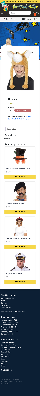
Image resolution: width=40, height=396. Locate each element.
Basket (3, 359)
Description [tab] (11, 129)
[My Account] (37, 13)
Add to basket (22, 110)
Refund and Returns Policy (11, 347)
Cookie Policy (6, 352)
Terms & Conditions (8, 343)
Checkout (4, 361)
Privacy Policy (6, 350)
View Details (20, 177)
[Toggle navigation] (2, 13)
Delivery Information (8, 345)
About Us (4, 354)
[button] (32, 52)
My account (5, 357)
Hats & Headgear (23, 119)
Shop (3, 366)
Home (3, 364)
